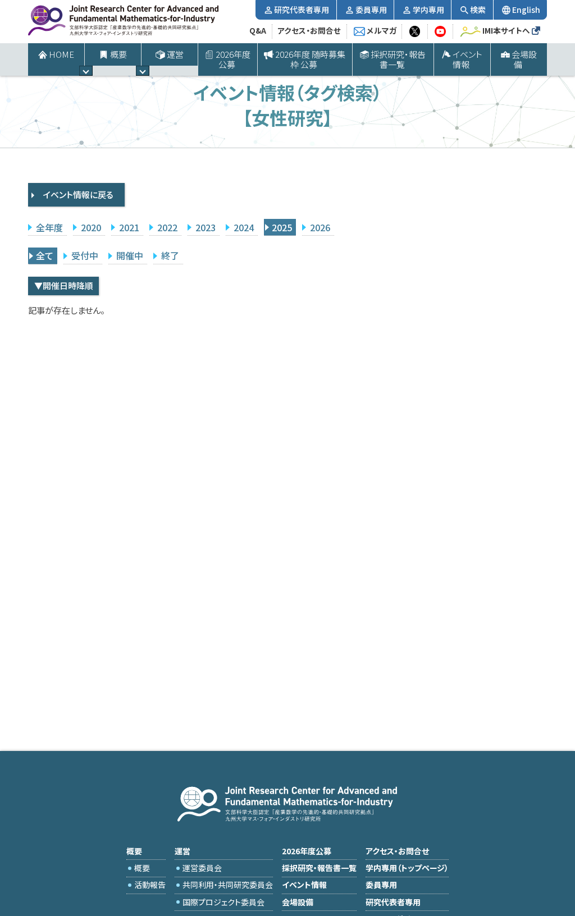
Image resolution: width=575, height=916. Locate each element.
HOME (61, 54)
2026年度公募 (233, 59)
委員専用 (371, 9)
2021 (129, 227)
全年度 (49, 227)
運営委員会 (202, 867)
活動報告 (150, 884)
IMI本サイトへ (506, 30)
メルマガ (381, 30)
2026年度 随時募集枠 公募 (310, 59)
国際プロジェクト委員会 (223, 902)
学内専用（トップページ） (407, 867)
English (526, 9)
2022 (167, 227)
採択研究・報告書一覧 (398, 59)
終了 (170, 255)
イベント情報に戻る (78, 194)
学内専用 (428, 9)
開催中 (129, 255)
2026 (320, 227)
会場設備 (524, 59)
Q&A (257, 30)
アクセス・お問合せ (309, 30)
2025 (282, 227)
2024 (244, 227)
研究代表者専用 (301, 9)
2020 (91, 227)
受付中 (84, 255)
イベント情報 (467, 59)
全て (44, 255)
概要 (142, 867)
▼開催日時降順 (63, 285)
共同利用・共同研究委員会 (227, 884)
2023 (205, 227)
